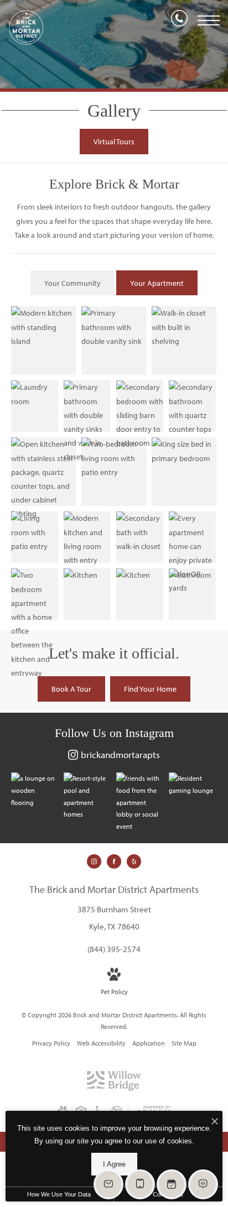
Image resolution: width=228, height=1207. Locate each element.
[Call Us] (179, 20)
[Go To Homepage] (26, 27)
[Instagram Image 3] (139, 802)
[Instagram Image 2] (87, 796)
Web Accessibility (101, 1043)
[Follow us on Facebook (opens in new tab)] (114, 861)
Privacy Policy (51, 1043)
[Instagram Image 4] (192, 784)
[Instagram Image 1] (34, 790)
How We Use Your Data (59, 1194)
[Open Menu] (209, 20)
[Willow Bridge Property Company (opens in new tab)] (114, 1088)
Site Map (184, 1043)
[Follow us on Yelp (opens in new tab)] (134, 861)
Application (148, 1043)
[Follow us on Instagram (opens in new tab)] (94, 861)
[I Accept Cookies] (214, 1122)
